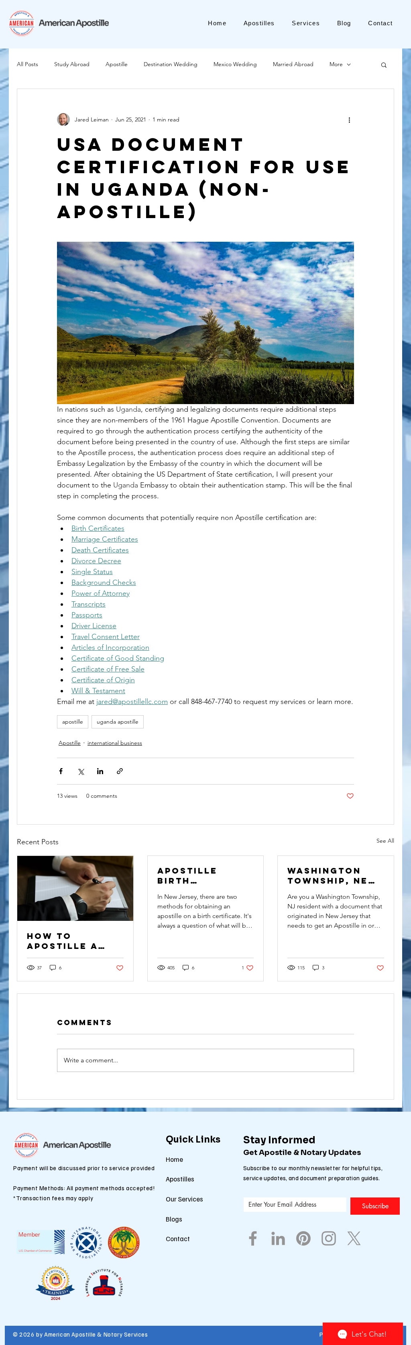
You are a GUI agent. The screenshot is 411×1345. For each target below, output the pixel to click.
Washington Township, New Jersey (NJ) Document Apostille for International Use (332, 876)
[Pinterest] (303, 1238)
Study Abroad (72, 64)
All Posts (27, 64)
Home (174, 1159)
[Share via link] (120, 771)
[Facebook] (252, 1238)
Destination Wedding (170, 64)
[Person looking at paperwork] (75, 888)
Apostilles (180, 1179)
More (336, 64)
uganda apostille (117, 721)
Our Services (184, 1199)
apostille (72, 721)
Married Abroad (293, 64)
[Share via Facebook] (61, 771)
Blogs (174, 1219)
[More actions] (349, 119)
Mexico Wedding (235, 64)
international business (114, 742)
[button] (384, 64)
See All (385, 840)
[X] (354, 1238)
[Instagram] (328, 1238)
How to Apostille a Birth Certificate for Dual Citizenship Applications (67, 941)
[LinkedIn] (278, 1238)
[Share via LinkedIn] (100, 771)
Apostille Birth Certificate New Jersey (192, 876)
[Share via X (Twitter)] (80, 771)
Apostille (117, 64)
